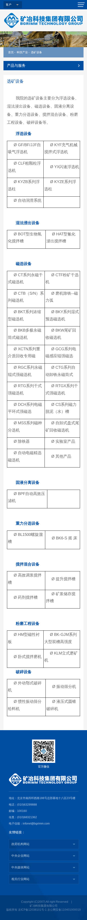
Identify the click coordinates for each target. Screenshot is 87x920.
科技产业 (22, 52)
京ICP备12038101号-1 (32, 909)
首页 (11, 52)
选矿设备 (36, 52)
